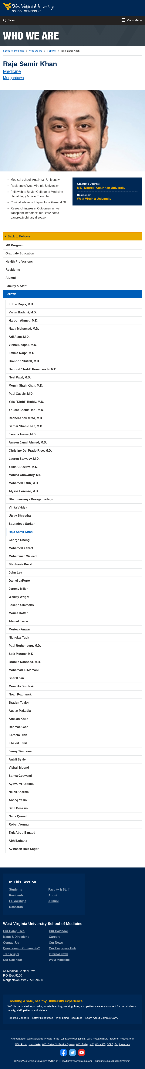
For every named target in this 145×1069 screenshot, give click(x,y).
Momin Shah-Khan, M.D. (26, 385)
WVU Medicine (59, 959)
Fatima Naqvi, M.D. (22, 353)
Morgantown (13, 78)
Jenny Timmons (20, 751)
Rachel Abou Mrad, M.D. (26, 418)
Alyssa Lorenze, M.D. (24, 491)
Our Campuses (14, 931)
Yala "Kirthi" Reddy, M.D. (26, 401)
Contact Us (11, 942)
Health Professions (19, 261)
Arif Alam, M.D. (19, 336)
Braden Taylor (19, 702)
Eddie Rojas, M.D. (21, 304)
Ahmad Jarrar (18, 621)
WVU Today (82, 1044)
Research (16, 907)
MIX (92, 1044)
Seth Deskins (18, 808)
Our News (56, 942)
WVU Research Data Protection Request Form (110, 1038)
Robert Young (19, 824)
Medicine (12, 71)
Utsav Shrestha (20, 515)
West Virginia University (34, 1061)
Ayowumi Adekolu (22, 783)
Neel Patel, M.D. (20, 377)
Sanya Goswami (20, 775)
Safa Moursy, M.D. (21, 653)
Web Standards (35, 1038)
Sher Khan (16, 678)
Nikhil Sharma (19, 792)
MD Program (14, 245)
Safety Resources (42, 1017)
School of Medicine (13, 50)
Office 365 (100, 1044)
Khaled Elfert (18, 743)
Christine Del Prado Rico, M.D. (30, 450)
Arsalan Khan (18, 718)
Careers (54, 936)
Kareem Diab (18, 735)
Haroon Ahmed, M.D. (23, 320)
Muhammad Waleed (23, 556)
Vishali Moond (19, 767)
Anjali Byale (17, 759)
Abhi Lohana (18, 840)
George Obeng (19, 540)
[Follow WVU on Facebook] (63, 1052)
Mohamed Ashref (21, 548)
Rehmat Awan (19, 727)
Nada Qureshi (18, 816)
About (52, 895)
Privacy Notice (51, 1038)
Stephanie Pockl (20, 564)
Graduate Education (19, 253)
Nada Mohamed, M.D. (24, 328)
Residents (12, 269)
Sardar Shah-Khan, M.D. (26, 426)
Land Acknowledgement (73, 1038)
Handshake (35, 1044)
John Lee (15, 572)
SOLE (110, 1044)
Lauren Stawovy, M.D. (24, 458)
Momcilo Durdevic (22, 686)
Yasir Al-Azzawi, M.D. (23, 466)
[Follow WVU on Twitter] (72, 1052)
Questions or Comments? (21, 948)
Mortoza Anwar (19, 629)
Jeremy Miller (18, 588)
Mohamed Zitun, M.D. (24, 483)
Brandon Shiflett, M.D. (24, 361)
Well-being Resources (69, 1017)
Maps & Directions (16, 936)
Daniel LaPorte (19, 580)
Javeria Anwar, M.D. (22, 434)
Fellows (51, 50)
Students (15, 889)
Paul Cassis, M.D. (21, 393)
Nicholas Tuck (19, 637)
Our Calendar (12, 959)
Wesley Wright (19, 596)
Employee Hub (122, 1044)
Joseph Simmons (21, 605)
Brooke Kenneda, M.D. (25, 662)
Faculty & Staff (15, 286)
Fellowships (17, 901)
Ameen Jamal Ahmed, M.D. (28, 442)
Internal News (58, 954)
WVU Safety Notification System (58, 1044)
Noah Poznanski (20, 694)
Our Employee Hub (62, 948)
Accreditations (18, 1038)
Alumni (10, 277)
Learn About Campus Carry (101, 1017)
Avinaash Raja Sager (24, 848)
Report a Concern (18, 1017)
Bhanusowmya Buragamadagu (31, 499)
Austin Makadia (20, 710)
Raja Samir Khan (21, 531)
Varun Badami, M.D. (23, 312)
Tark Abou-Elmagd (22, 832)
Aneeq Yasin (18, 800)
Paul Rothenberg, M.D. (25, 645)
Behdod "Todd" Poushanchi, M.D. (33, 369)
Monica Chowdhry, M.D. (25, 475)
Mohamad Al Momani (24, 670)
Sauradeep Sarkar (22, 523)
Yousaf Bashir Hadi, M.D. (26, 410)
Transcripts (11, 954)
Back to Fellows (19, 236)
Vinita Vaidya (18, 507)
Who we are (31, 35)
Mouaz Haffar (18, 613)
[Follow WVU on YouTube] (81, 1052)
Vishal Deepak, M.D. (23, 345)
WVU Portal (21, 1044)
